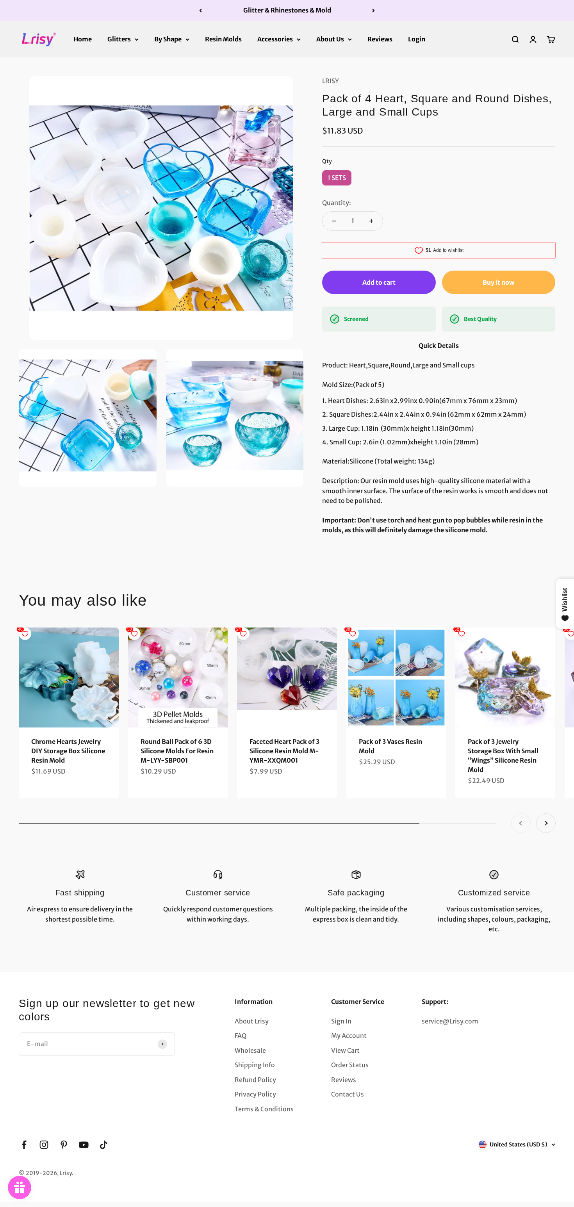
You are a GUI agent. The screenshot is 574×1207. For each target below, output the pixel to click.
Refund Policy (255, 1080)
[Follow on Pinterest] (64, 1144)
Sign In (341, 1021)
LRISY (330, 81)
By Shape (168, 39)
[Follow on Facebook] (24, 1144)
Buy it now (498, 282)
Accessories (275, 39)
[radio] (336, 177)
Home (82, 39)
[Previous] (200, 10)
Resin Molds (223, 39)
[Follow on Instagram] (44, 1144)
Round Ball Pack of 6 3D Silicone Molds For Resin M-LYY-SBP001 (177, 751)
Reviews (379, 39)
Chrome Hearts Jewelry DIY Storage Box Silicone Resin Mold (68, 751)
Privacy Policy (255, 1094)
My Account (349, 1035)
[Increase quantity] (371, 221)
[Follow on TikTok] (103, 1144)
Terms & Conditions (264, 1109)
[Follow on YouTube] (83, 1144)
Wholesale (250, 1050)
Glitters (119, 39)
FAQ (240, 1035)
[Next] (373, 10)
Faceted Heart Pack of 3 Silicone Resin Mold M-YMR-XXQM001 (284, 751)
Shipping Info (255, 1065)
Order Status (350, 1065)
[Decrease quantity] (334, 221)
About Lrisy (252, 1021)
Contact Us (347, 1094)
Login (416, 39)
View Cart (345, 1050)
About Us (330, 39)
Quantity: (336, 203)
